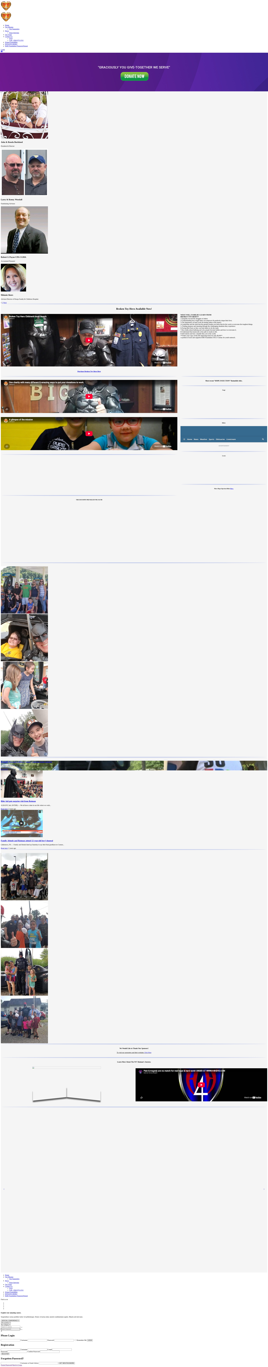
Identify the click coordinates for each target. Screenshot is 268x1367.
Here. (232, 488)
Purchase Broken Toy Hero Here (89, 371)
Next (5, 303)
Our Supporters (14, 29)
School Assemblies (11, 42)
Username (24, 1340)
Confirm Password (33, 1352)
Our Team (8, 35)
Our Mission (9, 27)
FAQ (11, 38)
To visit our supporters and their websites (134, 1052)
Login (3, 50)
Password (51, 1340)
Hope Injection (14, 33)
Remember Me (81, 1340)
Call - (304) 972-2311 (16, 40)
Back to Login (17, 1365)
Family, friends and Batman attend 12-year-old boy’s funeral (27, 841)
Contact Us (8, 36)
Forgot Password (6, 1365)
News (7, 31)
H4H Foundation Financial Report (16, 46)
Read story (4, 769)
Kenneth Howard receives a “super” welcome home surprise (26, 762)
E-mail (50, 1349)
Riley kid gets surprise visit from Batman (18, 801)
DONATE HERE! (11, 44)
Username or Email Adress (29, 1363)
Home (7, 25)
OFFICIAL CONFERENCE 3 (10, 1320)
